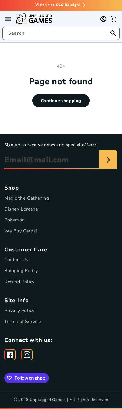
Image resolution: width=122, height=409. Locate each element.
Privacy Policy (19, 310)
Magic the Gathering (26, 198)
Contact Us (16, 260)
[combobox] (61, 33)
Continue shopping (61, 101)
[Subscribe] (108, 159)
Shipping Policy (21, 271)
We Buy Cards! (20, 231)
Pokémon (14, 220)
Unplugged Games (48, 399)
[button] (113, 19)
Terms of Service (22, 321)
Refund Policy (19, 282)
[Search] (113, 33)
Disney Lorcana (21, 209)
